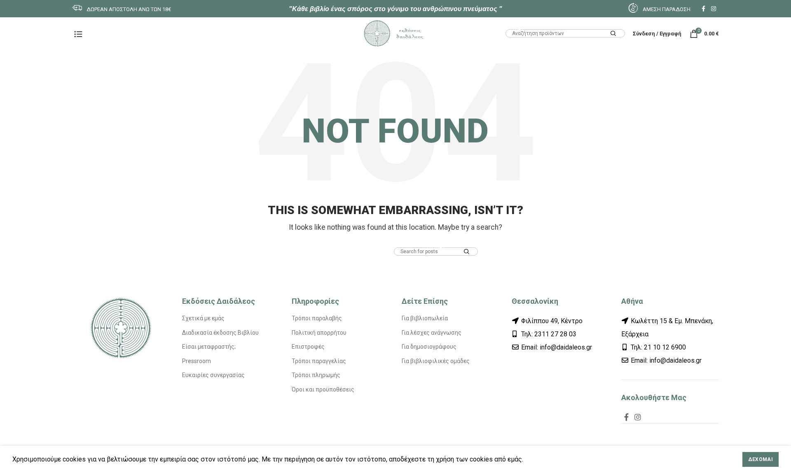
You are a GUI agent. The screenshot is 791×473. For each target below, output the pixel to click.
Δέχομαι (760, 459)
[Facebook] (703, 8)
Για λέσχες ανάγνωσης (431, 332)
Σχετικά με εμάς (203, 318)
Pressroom (196, 361)
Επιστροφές (308, 346)
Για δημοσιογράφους (429, 346)
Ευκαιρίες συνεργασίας (213, 375)
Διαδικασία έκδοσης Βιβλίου (220, 332)
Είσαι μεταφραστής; (209, 346)
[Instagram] (713, 8)
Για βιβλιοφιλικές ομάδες (436, 361)
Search (613, 34)
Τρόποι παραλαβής (317, 318)
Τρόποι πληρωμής (316, 375)
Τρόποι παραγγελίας (319, 361)
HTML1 (514, 27)
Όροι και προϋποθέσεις (323, 389)
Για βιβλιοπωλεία (425, 318)
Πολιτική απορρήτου (319, 332)
